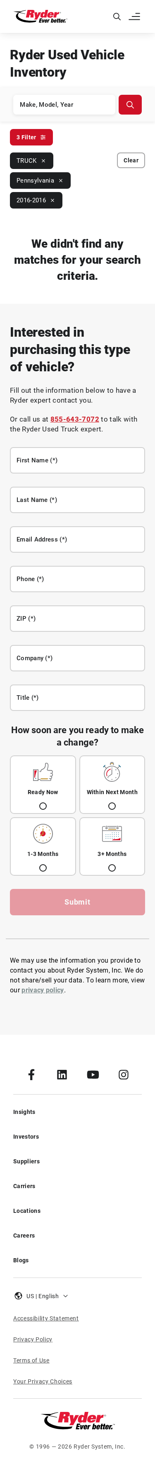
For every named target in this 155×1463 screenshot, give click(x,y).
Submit (77, 902)
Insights (24, 1112)
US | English (42, 1296)
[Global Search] (117, 16)
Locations (27, 1210)
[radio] (43, 784)
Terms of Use (31, 1360)
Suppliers (26, 1161)
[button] (135, 16)
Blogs (21, 1260)
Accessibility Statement (46, 1318)
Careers (24, 1235)
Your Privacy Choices (42, 1381)
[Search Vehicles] (130, 105)
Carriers (24, 1186)
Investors (26, 1136)
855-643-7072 (74, 419)
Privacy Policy (32, 1339)
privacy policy (42, 990)
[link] (31, 1074)
